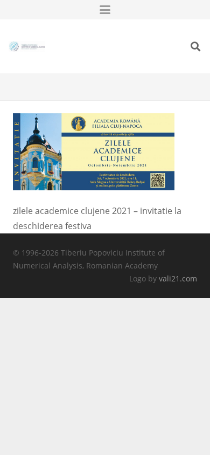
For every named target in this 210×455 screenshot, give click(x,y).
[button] (105, 9)
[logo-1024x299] (27, 46)
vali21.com (178, 278)
